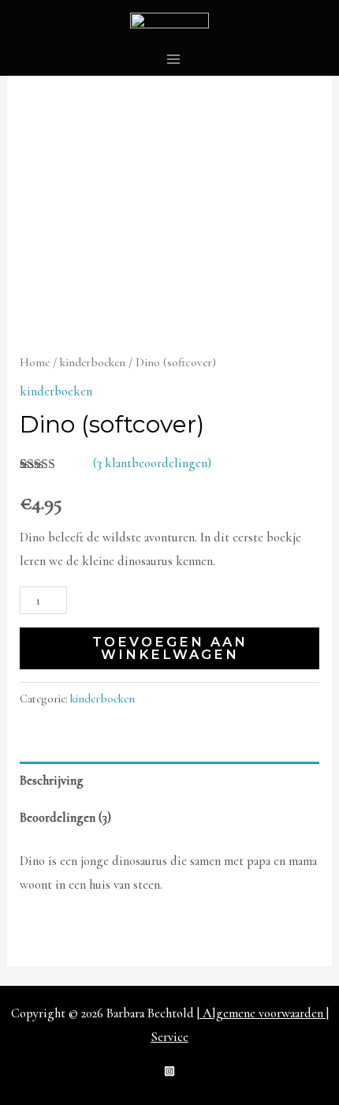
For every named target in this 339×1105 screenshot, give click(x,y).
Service (169, 1037)
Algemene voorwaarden (263, 1013)
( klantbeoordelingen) (152, 463)
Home (35, 362)
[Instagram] (169, 1071)
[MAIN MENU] (174, 59)
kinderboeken (92, 362)
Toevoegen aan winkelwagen (170, 648)
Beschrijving (52, 780)
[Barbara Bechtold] (169, 21)
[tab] (169, 780)
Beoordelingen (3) (65, 818)
